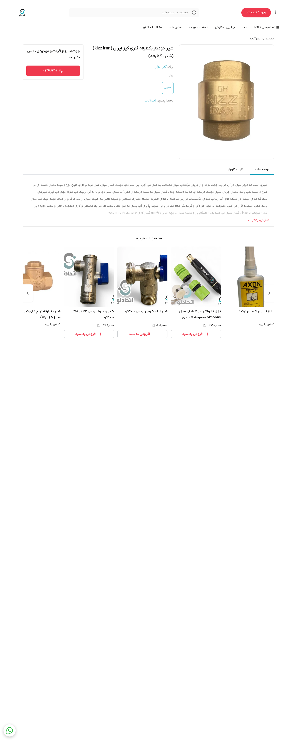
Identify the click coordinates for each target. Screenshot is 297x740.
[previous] (269, 293)
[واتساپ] (9, 730)
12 (167, 88)
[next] (27, 293)
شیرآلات (255, 39)
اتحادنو (270, 39)
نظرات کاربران (236, 169)
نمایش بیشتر (260, 220)
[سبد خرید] (277, 12)
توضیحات (262, 169)
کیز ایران (161, 66)
